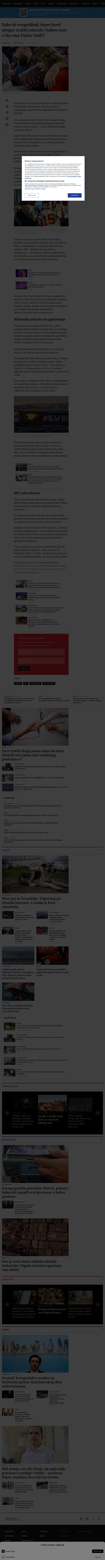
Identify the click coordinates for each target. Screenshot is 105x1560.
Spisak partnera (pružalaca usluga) (35, 189)
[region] (53, 178)
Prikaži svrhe (32, 195)
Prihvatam (74, 195)
